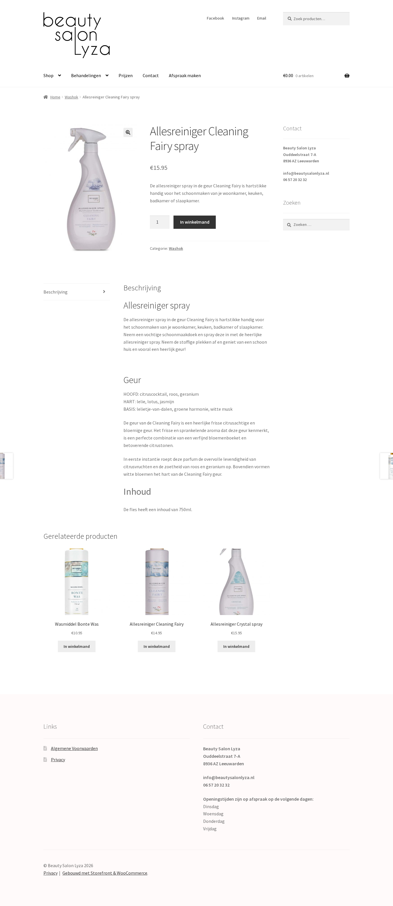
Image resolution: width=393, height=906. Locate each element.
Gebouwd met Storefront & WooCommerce (104, 873)
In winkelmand (194, 222)
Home (55, 97)
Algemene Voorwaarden (74, 748)
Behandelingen (86, 75)
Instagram (240, 18)
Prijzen (126, 75)
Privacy (58, 759)
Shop (48, 75)
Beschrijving (55, 292)
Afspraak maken (185, 75)
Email (261, 18)
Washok (71, 97)
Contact (151, 75)
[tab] (76, 292)
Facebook (215, 18)
